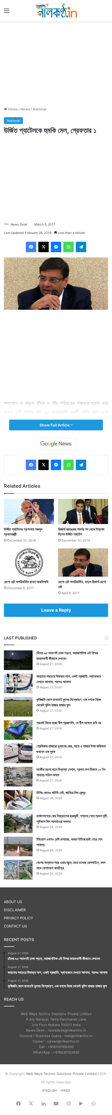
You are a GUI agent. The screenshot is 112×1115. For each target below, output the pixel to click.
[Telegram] (81, 247)
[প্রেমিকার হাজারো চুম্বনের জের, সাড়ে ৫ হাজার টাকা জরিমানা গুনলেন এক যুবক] (18, 753)
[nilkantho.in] (56, 11)
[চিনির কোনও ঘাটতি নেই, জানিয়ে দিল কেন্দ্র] (18, 800)
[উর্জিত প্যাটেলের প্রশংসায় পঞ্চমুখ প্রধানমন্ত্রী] (29, 511)
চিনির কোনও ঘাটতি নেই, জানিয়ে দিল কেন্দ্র (60, 792)
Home (12, 109)
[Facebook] (31, 247)
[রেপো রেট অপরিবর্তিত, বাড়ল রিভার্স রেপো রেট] (83, 562)
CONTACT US (15, 926)
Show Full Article (55, 425)
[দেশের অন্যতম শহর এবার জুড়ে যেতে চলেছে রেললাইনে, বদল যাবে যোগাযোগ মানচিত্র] (18, 870)
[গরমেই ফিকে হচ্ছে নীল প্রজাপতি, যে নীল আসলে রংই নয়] (18, 730)
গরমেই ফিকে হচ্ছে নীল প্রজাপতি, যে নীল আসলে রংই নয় (68, 722)
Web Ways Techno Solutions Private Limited (61, 1074)
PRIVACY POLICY (18, 918)
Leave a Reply (56, 610)
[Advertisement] (56, 63)
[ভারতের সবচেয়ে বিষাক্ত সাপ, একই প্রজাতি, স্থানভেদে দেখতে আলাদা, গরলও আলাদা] (18, 683)
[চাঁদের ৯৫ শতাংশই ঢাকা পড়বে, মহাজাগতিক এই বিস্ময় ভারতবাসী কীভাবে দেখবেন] (18, 660)
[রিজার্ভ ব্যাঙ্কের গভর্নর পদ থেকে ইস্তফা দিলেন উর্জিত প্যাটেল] (83, 511)
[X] (43, 247)
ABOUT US (13, 902)
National (39, 109)
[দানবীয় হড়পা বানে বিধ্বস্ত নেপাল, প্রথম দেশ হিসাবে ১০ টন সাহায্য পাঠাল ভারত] (18, 776)
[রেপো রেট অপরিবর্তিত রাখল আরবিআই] (29, 562)
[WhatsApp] (68, 247)
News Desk (19, 224)
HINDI (65, 1090)
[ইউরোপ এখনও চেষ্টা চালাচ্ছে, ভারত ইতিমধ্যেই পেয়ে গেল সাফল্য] (18, 846)
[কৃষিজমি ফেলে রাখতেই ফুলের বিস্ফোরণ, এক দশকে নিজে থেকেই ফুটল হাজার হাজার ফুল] (18, 707)
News (25, 109)
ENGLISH (49, 1090)
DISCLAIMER (15, 910)
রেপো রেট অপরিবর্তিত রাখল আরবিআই (26, 581)
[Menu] (6, 12)
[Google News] (56, 444)
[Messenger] (56, 247)
